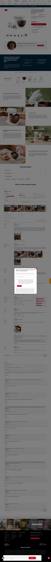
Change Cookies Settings (32, 558)
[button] (3, 558)
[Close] (40, 557)
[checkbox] (17, 279)
